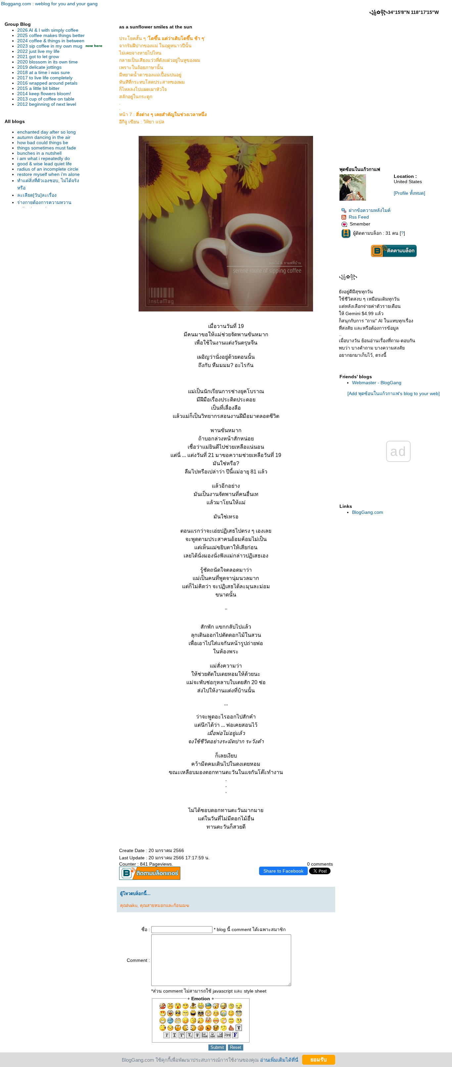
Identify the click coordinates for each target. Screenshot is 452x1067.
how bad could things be (42, 142)
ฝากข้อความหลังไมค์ (369, 210)
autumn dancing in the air (43, 137)
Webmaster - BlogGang (376, 382)
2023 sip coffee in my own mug (49, 46)
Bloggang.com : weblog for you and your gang (49, 3)
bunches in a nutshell (39, 153)
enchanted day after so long (46, 132)
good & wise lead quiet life (44, 163)
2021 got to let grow (38, 56)
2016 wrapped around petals (47, 83)
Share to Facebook (283, 871)
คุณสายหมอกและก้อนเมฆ (164, 905)
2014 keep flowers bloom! (44, 93)
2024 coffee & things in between (50, 40)
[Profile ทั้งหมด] (409, 193)
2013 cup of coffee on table (45, 99)
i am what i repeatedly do (43, 158)
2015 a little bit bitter (38, 88)
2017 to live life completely (44, 77)
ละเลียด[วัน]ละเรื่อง (37, 195)
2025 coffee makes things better (51, 35)
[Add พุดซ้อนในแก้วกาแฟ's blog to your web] (393, 393)
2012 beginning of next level (46, 104)
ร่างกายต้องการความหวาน (44, 202)
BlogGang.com (367, 512)
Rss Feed (359, 217)
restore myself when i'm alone (48, 174)
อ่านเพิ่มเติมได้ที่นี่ (279, 1059)
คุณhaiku (128, 905)
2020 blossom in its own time (47, 61)
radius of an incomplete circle (47, 169)
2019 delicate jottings (39, 67)
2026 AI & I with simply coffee (47, 30)
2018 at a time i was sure (43, 72)
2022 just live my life (38, 51)
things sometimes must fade (46, 147)
